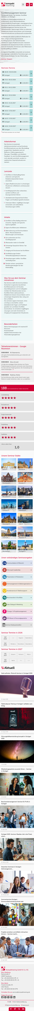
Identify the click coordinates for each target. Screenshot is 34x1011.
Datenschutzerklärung (13, 1005)
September (28, 638)
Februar (21, 654)
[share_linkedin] (23, 1009)
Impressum (25, 1005)
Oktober (13, 644)
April (13, 660)
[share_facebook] (15, 1009)
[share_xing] (11, 1009)
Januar (12, 654)
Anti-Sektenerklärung (19, 1002)
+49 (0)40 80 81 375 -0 (11, 978)
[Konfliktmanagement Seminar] (27, 4)
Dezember (28, 644)
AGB (9, 1002)
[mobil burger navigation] (23, 4)
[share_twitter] (19, 1009)
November (20, 644)
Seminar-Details (6, 59)
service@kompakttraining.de (21, 992)
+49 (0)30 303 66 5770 (11, 989)
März (28, 654)
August (20, 638)
